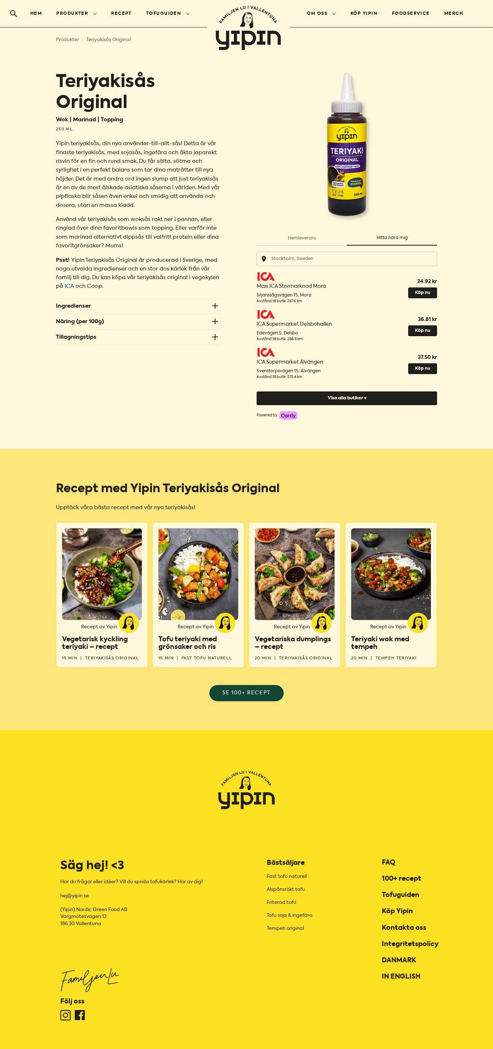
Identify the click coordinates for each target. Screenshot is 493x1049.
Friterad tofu (281, 902)
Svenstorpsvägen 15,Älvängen (288, 371)
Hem (36, 14)
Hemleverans (302, 238)
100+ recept (401, 879)
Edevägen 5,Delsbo (277, 333)
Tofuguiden (163, 14)
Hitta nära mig (392, 238)
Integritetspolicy (410, 944)
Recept (121, 14)
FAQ (388, 862)
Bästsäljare (286, 863)
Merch (453, 14)
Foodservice (411, 14)
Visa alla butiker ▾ (347, 398)
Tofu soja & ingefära (290, 915)
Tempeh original (285, 928)
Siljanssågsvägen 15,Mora (284, 295)
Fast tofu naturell (287, 876)
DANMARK (399, 960)
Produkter (72, 14)
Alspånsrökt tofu (286, 889)
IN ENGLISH (401, 977)
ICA (69, 286)
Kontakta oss (404, 928)
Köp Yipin (364, 14)
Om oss (317, 14)
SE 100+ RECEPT (246, 693)
